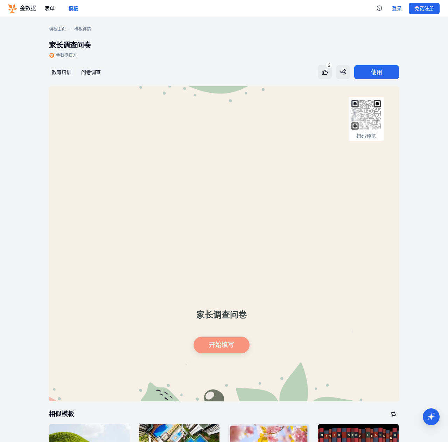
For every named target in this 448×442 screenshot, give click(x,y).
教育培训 (61, 72)
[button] (431, 416)
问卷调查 (91, 72)
